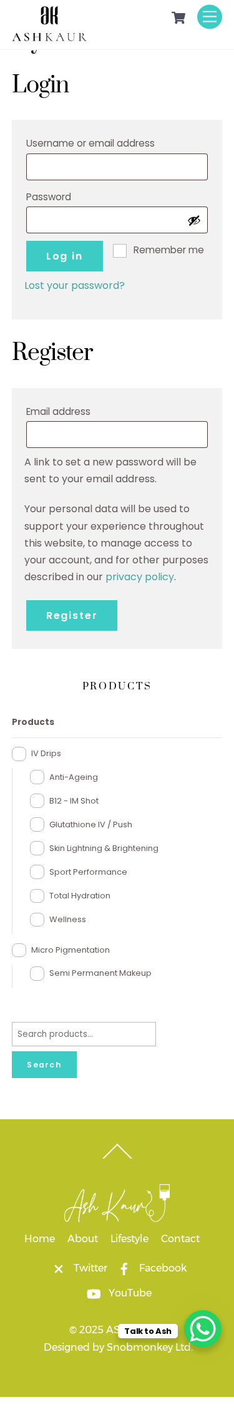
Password (72, 196)
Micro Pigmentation (70, 950)
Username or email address (114, 143)
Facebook (162, 1268)
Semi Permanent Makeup (100, 973)
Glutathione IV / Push (90, 824)
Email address (82, 411)
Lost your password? (74, 285)
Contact (180, 1239)
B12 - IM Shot (74, 801)
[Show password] (194, 220)
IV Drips (46, 753)
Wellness (67, 919)
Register (72, 615)
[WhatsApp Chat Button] (203, 1329)
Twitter (89, 1268)
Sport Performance (88, 872)
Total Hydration (79, 896)
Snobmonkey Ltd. (150, 1347)
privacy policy (139, 577)
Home (39, 1239)
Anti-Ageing (73, 777)
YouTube (129, 1293)
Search (44, 1064)
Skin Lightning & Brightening (103, 848)
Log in (64, 256)
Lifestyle (129, 1239)
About (82, 1239)
